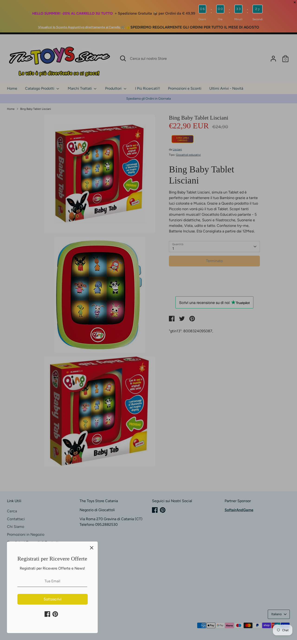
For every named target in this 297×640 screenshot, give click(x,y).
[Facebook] (47, 614)
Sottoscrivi (52, 599)
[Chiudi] (92, 547)
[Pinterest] (55, 614)
